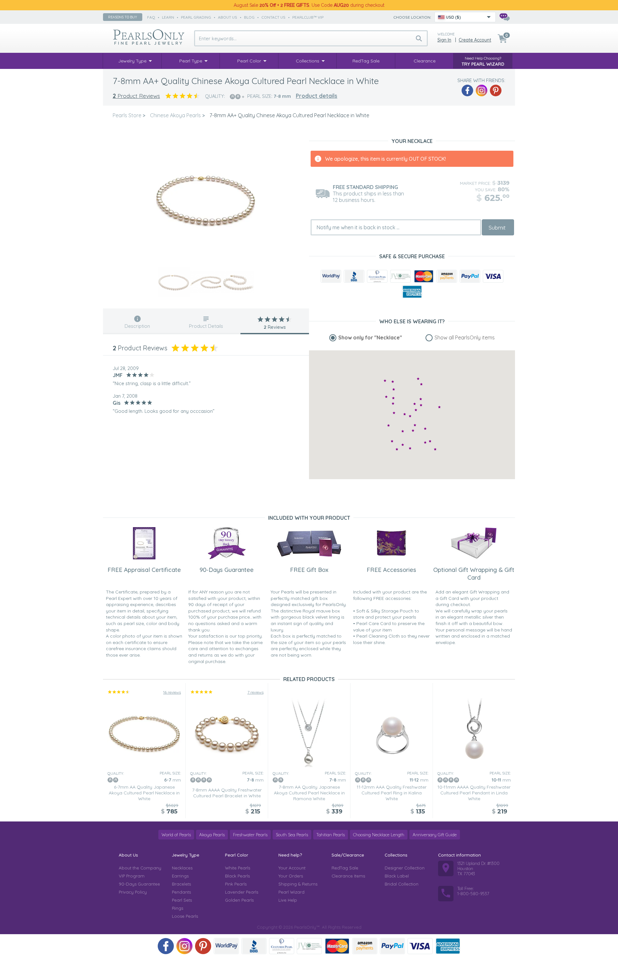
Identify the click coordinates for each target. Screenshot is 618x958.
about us (227, 17)
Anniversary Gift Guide (435, 834)
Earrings (180, 875)
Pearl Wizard (291, 892)
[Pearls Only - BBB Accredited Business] (354, 276)
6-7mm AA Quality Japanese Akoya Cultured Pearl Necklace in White (144, 792)
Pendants (181, 892)
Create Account (475, 40)
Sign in (444, 40)
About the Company (140, 867)
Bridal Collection (401, 884)
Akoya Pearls (212, 834)
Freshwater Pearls (250, 834)
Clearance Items (348, 875)
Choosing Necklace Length (378, 834)
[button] (416, 410)
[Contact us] (504, 17)
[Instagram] (481, 90)
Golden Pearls (239, 900)
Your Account (291, 867)
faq (151, 17)
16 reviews (172, 692)
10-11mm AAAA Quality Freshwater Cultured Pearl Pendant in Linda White (473, 792)
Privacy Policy (133, 892)
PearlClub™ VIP (307, 17)
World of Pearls (176, 834)
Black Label (397, 875)
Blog (249, 17)
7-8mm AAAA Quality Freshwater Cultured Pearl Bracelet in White (227, 793)
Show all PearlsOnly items (465, 337)
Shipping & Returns (297, 884)
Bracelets (181, 884)
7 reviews (256, 692)
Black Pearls (237, 875)
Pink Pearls (236, 884)
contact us (273, 17)
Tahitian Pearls (330, 834)
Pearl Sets (182, 900)
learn (168, 17)
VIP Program (132, 875)
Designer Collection (405, 867)
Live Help (287, 900)
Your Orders (290, 875)
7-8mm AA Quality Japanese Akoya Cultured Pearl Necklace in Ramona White (309, 792)
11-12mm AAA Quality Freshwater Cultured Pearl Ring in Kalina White (391, 792)
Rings (177, 908)
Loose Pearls (185, 916)
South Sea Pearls (292, 834)
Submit (497, 227)
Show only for (370, 337)
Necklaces (182, 867)
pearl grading (196, 17)
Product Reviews (136, 95)
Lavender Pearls (241, 892)
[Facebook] (467, 90)
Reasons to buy (122, 17)
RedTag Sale (345, 867)
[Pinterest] (496, 90)
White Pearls (237, 867)
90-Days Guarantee (139, 884)
